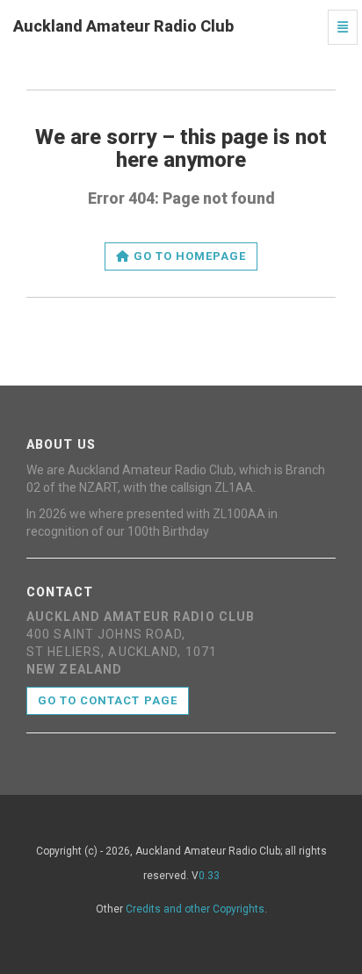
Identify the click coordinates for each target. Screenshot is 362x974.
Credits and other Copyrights (195, 909)
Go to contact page (107, 700)
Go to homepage (188, 256)
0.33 (209, 875)
